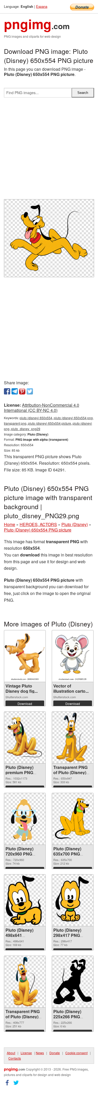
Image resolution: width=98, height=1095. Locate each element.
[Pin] (22, 391)
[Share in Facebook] (7, 391)
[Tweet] (30, 391)
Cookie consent (76, 1053)
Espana (41, 6)
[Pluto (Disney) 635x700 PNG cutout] (72, 819)
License (26, 1053)
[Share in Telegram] (14, 391)
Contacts (14, 1058)
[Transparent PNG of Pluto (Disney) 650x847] (72, 737)
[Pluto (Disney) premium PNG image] (24, 737)
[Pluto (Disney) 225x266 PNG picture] (72, 981)
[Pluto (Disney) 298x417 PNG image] (72, 900)
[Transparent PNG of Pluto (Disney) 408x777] (25, 981)
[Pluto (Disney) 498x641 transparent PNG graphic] (24, 900)
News (40, 1053)
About (11, 1053)
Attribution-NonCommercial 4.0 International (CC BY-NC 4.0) (41, 407)
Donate (54, 1053)
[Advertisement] (49, 150)
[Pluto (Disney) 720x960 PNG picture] (25, 819)
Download (25, 703)
